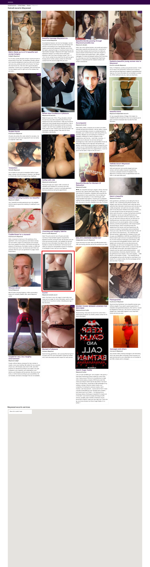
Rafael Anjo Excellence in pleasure (55, 113)
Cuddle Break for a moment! (19, 234)
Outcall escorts (12, 5)
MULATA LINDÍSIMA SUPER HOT (88, 238)
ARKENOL (10, 2)
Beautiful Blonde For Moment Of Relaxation (88, 184)
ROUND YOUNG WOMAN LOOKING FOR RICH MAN (91, 307)
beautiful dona (115, 111)
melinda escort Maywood (120, 164)
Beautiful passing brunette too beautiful (24, 198)
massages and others (118, 349)
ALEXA (45, 293)
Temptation (13, 168)
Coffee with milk (48, 180)
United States (21, 5)
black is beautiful (116, 196)
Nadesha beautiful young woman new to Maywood (125, 62)
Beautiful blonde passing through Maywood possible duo (89, 42)
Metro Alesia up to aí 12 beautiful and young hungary (23, 53)
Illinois (29, 5)
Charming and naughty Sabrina (54, 231)
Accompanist (81, 123)
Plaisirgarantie (115, 300)
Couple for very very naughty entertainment (20, 358)
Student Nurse (14, 131)
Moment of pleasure (50, 349)
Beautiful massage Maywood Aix (55, 38)
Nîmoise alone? (14, 288)
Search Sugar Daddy (84, 370)
